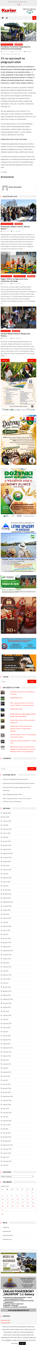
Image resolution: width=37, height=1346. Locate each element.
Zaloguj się (6, 1227)
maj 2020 (5, 1117)
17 (2, 1203)
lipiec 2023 (6, 963)
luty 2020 (5, 1129)
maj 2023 (5, 971)
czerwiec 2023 (7, 967)
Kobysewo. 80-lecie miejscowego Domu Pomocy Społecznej (17, 788)
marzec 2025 (6, 882)
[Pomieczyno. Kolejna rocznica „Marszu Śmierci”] (18, 210)
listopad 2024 (7, 898)
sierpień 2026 (7, 813)
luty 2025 (5, 886)
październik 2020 (8, 1096)
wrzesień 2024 (7, 906)
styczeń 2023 (7, 987)
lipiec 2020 (6, 1109)
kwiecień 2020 (7, 1121)
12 (12, 1199)
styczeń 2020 (7, 1133)
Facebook (7, 758)
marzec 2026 (6, 833)
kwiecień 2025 (7, 878)
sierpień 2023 (7, 959)
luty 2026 (5, 837)
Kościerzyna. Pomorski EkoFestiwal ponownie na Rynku (19, 783)
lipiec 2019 (6, 1157)
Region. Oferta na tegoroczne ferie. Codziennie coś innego (14, 280)
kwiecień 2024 (7, 926)
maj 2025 (5, 874)
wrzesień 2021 (7, 1052)
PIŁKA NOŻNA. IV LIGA (16, 698)
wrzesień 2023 (7, 955)
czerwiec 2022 (7, 1015)
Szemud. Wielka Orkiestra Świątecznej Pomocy (15, 334)
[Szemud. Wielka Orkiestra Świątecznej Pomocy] (18, 317)
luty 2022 (5, 1032)
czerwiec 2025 (7, 870)
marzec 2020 (6, 1125)
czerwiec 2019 (7, 1161)
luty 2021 (5, 1080)
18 (7, 1203)
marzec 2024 (6, 930)
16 (33, 1199)
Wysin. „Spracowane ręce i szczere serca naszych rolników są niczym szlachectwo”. (17, 799)
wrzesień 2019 (7, 1149)
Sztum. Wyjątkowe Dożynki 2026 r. (12, 794)
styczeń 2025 (7, 890)
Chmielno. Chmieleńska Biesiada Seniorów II (15, 779)
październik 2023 (8, 951)
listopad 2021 (7, 1044)
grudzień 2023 (7, 942)
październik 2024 (8, 902)
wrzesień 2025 (7, 857)
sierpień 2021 (7, 1056)
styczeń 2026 (7, 841)
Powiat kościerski (19, 276)
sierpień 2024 (7, 910)
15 (28, 1199)
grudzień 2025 (7, 845)
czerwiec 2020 (7, 1113)
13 (17, 1199)
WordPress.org (7, 1239)
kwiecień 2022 (7, 1023)
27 (17, 1206)
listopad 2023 (7, 947)
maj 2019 (5, 1165)
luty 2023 (5, 983)
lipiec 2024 (6, 914)
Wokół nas (18, 44)
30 (33, 1206)
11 (7, 1199)
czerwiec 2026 (7, 821)
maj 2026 (5, 825)
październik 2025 (8, 853)
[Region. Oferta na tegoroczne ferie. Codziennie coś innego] (18, 263)
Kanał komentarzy (8, 1235)
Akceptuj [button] (22, 1343)
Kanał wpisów (7, 1231)
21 (23, 1203)
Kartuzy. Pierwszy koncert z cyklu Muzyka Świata (6, 360)
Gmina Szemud (6, 331)
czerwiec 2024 (7, 918)
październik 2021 (8, 1048)
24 (2, 1206)
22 (28, 1203)
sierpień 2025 (7, 861)
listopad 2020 (7, 1092)
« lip (2, 1214)
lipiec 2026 (6, 817)
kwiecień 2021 (7, 1072)
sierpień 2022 (7, 1007)
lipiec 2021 (6, 1060)
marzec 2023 (6, 979)
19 (12, 1203)
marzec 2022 (6, 1028)
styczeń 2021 (7, 1084)
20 (17, 1203)
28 (23, 1206)
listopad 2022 (7, 995)
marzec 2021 (6, 1076)
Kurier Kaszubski (17, 51)
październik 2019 (8, 1145)
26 (12, 1206)
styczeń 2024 (7, 938)
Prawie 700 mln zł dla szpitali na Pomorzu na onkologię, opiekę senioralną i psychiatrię (32, 360)
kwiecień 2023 (7, 975)
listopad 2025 (7, 849)
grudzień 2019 (7, 1137)
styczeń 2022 (7, 1036)
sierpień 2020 (7, 1104)
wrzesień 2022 (7, 1003)
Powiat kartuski (6, 276)
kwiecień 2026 (7, 829)
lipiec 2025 (6, 866)
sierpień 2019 (7, 1153)
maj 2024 (5, 922)
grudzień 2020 (7, 1088)
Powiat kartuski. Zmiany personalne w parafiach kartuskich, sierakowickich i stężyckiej (21, 728)
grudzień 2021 (7, 1040)
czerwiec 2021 (7, 1064)
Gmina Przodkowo (7, 44)
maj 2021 (5, 1068)
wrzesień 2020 (7, 1100)
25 (7, 1206)
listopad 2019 (7, 1141)
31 (2, 1210)
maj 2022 (5, 1019)
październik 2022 (8, 999)
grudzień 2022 (7, 991)
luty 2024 (5, 934)
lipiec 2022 (6, 1011)
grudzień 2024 (7, 894)
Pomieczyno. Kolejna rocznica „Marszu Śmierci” (15, 227)
